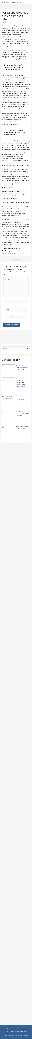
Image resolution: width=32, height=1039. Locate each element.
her (28, 202)
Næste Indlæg (16, 259)
